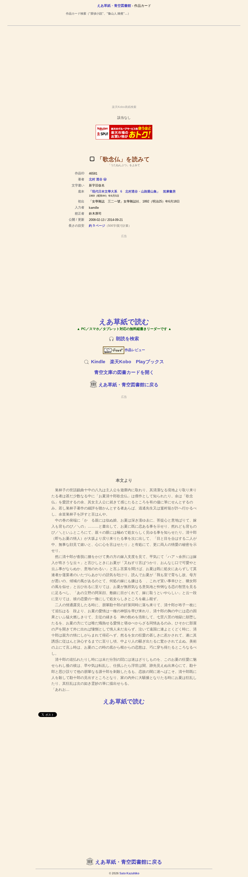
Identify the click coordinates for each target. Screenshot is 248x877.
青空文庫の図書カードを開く (124, 372)
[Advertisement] (124, 63)
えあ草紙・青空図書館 (114, 6)
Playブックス (150, 361)
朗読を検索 (127, 338)
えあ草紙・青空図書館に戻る (128, 384)
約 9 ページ (97, 225)
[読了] (92, 158)
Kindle (98, 361)
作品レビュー (135, 350)
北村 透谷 (95, 179)
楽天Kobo (120, 361)
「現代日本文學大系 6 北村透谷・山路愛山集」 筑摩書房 (132, 191)
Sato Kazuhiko (129, 873)
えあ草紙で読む (124, 322)
